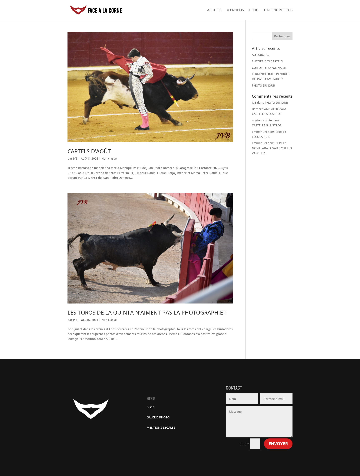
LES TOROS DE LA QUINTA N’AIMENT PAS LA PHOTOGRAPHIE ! (147, 312)
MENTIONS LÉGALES (161, 427)
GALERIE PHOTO (158, 417)
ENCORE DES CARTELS (267, 61)
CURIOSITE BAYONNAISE (269, 68)
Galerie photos (278, 10)
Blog (254, 10)
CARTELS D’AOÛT (89, 151)
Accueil (214, 10)
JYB (75, 158)
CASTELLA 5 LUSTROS (266, 114)
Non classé (109, 158)
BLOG (151, 407)
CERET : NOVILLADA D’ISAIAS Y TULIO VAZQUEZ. (272, 148)
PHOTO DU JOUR (263, 85)
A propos (235, 10)
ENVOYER (278, 443)
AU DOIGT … (260, 55)
